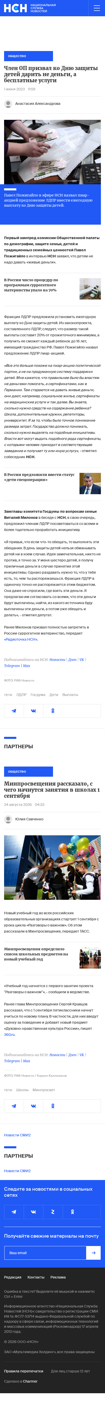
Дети (53, 694)
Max (26, 665)
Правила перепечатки (23, 1371)
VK (82, 659)
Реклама (58, 1277)
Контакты (36, 1277)
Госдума (38, 694)
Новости (57, 659)
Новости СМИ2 (17, 1135)
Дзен (72, 659)
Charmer (30, 1381)
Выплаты (70, 694)
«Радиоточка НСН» (20, 639)
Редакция (12, 1277)
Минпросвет (44, 1090)
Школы (22, 1090)
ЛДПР (21, 694)
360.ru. (9, 1034)
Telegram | (13, 665)
